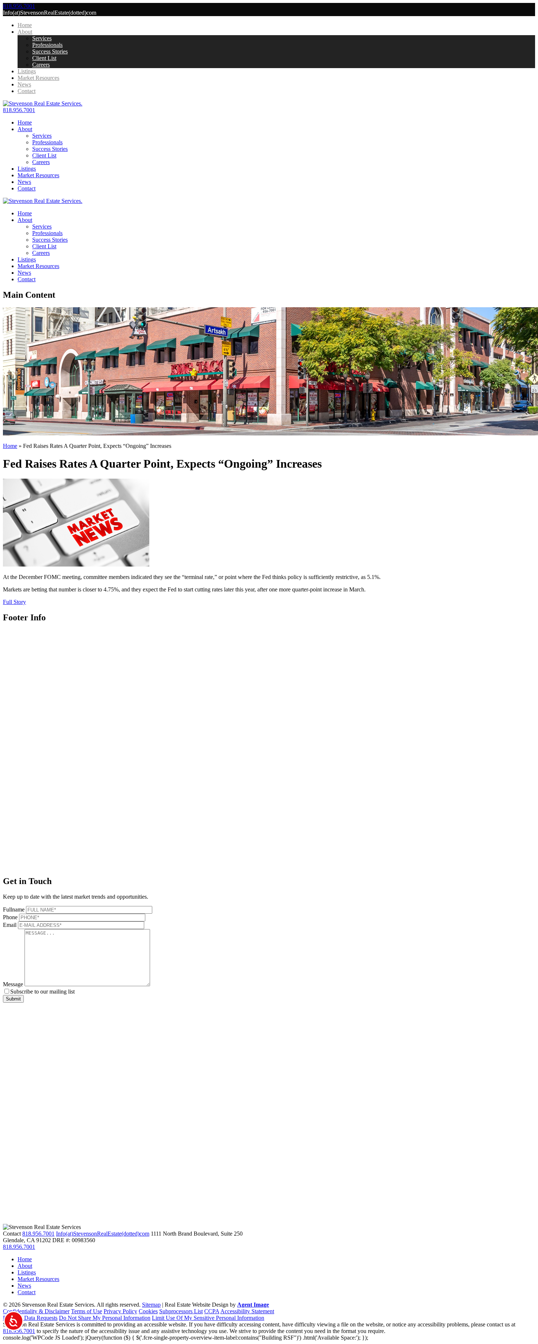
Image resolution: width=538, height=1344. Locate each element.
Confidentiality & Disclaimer (36, 1311)
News (24, 84)
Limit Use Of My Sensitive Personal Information (208, 1318)
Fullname (14, 909)
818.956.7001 (19, 110)
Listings (27, 71)
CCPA (211, 1311)
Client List (44, 58)
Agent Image (253, 1305)
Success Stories (50, 51)
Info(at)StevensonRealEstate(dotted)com (102, 1233)
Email (9, 925)
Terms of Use (86, 1311)
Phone (10, 917)
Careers (41, 65)
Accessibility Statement (247, 1311)
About (25, 32)
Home (25, 25)
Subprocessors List (181, 1311)
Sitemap (151, 1305)
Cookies (148, 1311)
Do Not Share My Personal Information (104, 1318)
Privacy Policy (120, 1311)
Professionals (47, 45)
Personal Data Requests (30, 1318)
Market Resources (38, 78)
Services (42, 38)
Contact (27, 91)
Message (13, 984)
